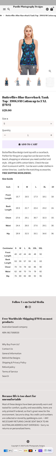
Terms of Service (10, 371)
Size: (5, 118)
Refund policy (8, 366)
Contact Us (7, 348)
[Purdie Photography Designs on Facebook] (26, 306)
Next (51, 49)
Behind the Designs (11, 357)
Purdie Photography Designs (34, 446)
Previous (4, 49)
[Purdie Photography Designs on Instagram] (30, 306)
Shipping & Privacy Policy (14, 362)
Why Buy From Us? (11, 344)
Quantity (6, 130)
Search (5, 376)
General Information (11, 353)
